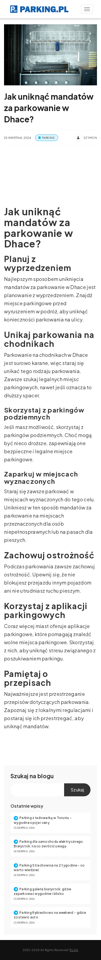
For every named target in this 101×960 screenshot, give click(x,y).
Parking (48, 137)
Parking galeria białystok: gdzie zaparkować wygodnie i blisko (42, 891)
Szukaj (20, 776)
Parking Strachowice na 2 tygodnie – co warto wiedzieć (49, 867)
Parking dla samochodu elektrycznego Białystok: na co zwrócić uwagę (48, 844)
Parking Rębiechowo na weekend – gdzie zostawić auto (50, 915)
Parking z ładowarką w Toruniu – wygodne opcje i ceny (43, 820)
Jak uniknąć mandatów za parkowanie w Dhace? (48, 107)
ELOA (74, 950)
